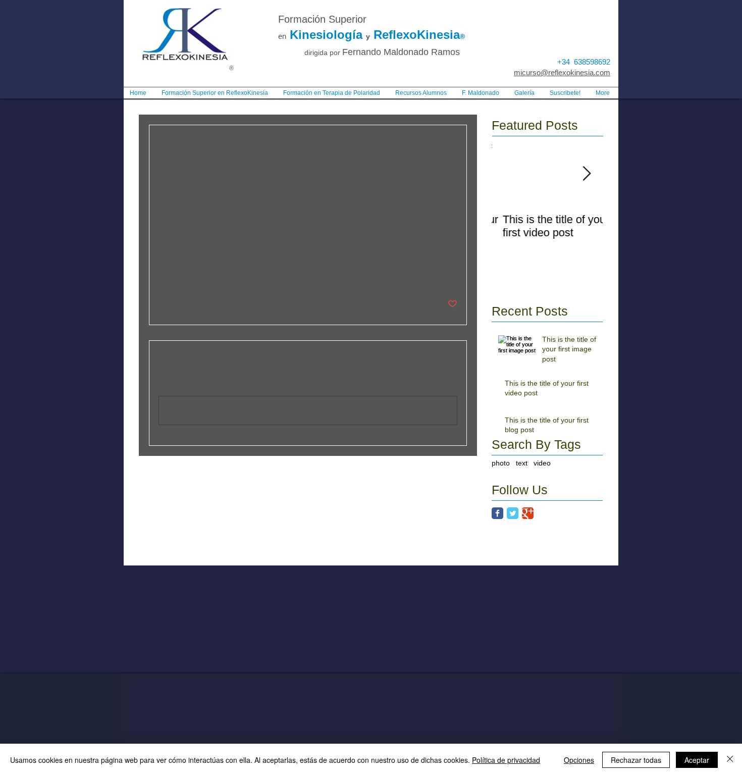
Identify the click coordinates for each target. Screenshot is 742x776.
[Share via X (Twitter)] (188, 273)
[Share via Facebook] (163, 273)
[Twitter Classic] (512, 513)
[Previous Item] (507, 174)
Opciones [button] (579, 760)
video (542, 463)
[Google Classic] (528, 513)
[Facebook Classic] (497, 513)
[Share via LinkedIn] (213, 273)
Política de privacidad (506, 760)
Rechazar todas (636, 760)
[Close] (730, 760)
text (521, 463)
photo (167, 241)
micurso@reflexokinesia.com (562, 72)
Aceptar (696, 760)
